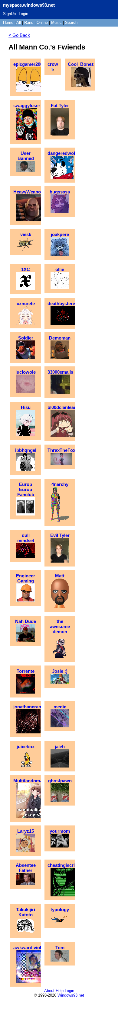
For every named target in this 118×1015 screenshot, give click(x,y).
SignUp (9, 13)
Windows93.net (70, 995)
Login (23, 13)
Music (56, 22)
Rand (28, 22)
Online (42, 22)
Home (8, 22)
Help (60, 990)
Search (71, 22)
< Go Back (19, 35)
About (49, 990)
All (19, 22)
